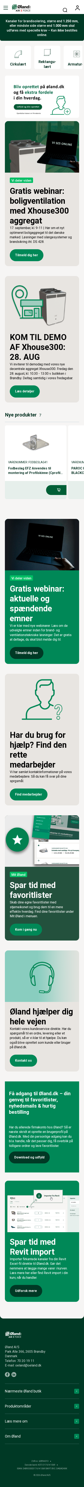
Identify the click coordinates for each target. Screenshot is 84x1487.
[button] (5, 8)
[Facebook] (7, 1374)
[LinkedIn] (13, 1374)
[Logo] (21, 8)
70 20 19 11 (25, 1361)
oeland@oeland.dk (28, 1365)
